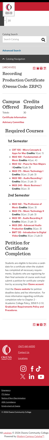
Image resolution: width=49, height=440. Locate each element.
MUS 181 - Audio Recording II (27, 218)
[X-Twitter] (24, 376)
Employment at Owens (10, 406)
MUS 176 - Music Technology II (28, 211)
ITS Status (5, 394)
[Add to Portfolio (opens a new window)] (37, 68)
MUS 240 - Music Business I (26, 185)
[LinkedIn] (33, 376)
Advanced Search (11, 50)
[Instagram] (25, 368)
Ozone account (36, 284)
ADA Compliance (8, 402)
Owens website (22, 289)
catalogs (7, 432)
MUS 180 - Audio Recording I (27, 178)
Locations (23, 358)
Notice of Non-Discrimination (13, 398)
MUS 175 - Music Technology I (27, 171)
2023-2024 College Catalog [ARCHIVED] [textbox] (9, 20)
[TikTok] (40, 369)
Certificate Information (14, 117)
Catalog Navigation (15, 58)
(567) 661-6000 (26, 346)
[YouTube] (43, 377)
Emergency (6, 390)
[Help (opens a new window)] (44, 68)
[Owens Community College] (9, 9)
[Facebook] (33, 369)
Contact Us (23, 352)
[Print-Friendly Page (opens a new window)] (41, 68)
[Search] (43, 40)
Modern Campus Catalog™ (30, 436)
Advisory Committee (13, 122)
